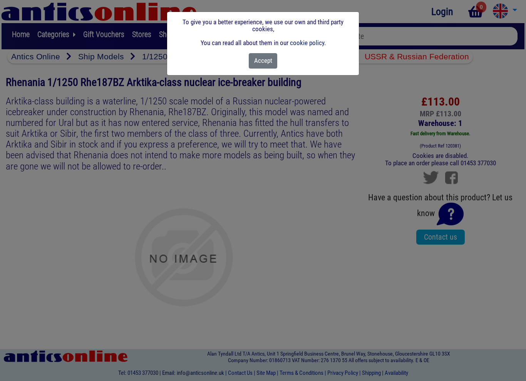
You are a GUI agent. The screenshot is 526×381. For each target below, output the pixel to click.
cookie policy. (308, 43)
